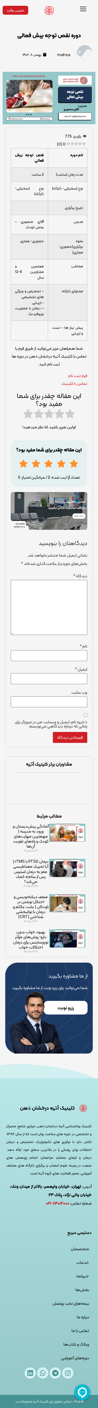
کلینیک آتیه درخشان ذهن (47, 1107)
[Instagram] (67, 1373)
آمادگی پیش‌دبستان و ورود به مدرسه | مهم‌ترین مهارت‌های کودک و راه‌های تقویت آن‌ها (31, 836)
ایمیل (81, 669)
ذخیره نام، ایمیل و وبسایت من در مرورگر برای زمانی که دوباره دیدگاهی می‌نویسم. (51, 724)
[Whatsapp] (42, 1373)
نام (83, 646)
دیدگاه (80, 576)
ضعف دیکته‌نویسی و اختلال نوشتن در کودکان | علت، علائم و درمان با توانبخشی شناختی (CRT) (31, 906)
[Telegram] (55, 1373)
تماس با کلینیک (74, 383)
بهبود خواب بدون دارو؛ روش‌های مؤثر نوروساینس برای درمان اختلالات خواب (30, 939)
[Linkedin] (30, 1373)
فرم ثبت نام (77, 375)
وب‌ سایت (79, 692)
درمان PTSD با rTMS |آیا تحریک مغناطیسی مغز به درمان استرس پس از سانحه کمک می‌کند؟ (31, 871)
